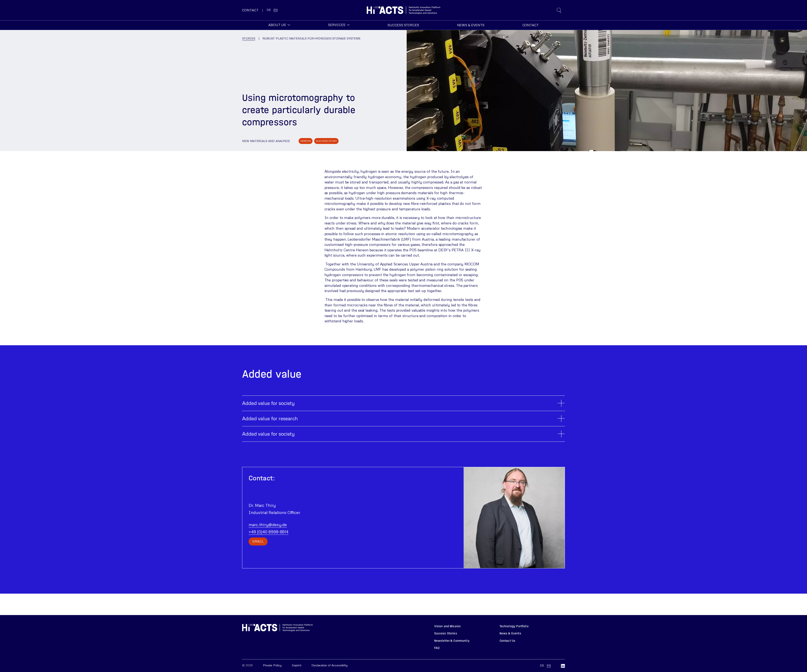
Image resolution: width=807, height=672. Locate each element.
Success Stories (445, 633)
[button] (279, 25)
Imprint (297, 665)
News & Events (510, 633)
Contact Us (508, 641)
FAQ (436, 648)
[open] (559, 10)
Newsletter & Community (451, 641)
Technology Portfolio (514, 626)
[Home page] (403, 10)
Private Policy (272, 665)
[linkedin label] (563, 665)
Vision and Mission (447, 626)
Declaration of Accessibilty (329, 665)
